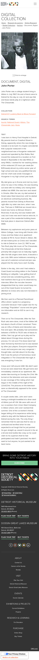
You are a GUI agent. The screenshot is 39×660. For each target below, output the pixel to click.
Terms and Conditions (9, 495)
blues (17, 125)
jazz (12, 125)
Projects (18, 612)
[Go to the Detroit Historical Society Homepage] (10, 3)
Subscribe (19, 463)
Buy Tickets (23, 516)
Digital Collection (9, 25)
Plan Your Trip (8, 516)
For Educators (18, 622)
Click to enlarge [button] (20, 75)
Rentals (18, 570)
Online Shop (18, 633)
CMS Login (34, 649)
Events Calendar (18, 598)
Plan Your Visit (18, 580)
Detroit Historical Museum (18, 584)
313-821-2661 (5, 532)
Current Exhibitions (18, 608)
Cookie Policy (18, 493)
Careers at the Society (18, 566)
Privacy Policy (7, 493)
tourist (3, 122)
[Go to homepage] (19, 479)
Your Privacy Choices (16, 654)
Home (3, 23)
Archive (20, 25)
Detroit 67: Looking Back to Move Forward (18, 114)
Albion (22, 122)
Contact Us (18, 563)
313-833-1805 (6, 511)
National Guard (13, 122)
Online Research (31, 23)
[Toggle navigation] (35, 4)
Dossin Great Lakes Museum (18, 587)
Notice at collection (10, 657)
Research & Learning (15, 23)
